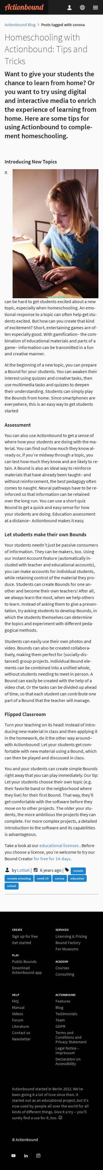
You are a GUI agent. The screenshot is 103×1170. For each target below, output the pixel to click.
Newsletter (21, 1038)
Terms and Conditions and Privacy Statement (71, 1037)
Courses (62, 968)
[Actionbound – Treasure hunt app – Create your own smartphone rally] (24, 7)
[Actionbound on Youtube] (13, 1155)
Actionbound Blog (20, 25)
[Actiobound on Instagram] (38, 1155)
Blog (59, 1007)
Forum (17, 1020)
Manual (18, 1007)
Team (60, 1020)
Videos (17, 1013)
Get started (21, 942)
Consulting (65, 974)
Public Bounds (24, 961)
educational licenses (59, 845)
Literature (20, 1026)
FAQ (15, 1001)
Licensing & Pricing (71, 936)
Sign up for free (25, 936)
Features (63, 1001)
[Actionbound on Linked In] (26, 1155)
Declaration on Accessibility (68, 1061)
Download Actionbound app (27, 970)
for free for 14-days (52, 858)
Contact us (21, 1032)
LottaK (23, 870)
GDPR (60, 1026)
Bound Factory (68, 942)
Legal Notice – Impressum (67, 1050)
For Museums (67, 948)
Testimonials (66, 1013)
